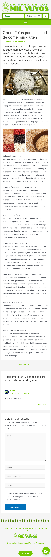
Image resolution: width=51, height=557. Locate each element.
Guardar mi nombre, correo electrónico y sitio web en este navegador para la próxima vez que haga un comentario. (24, 496)
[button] (26, 22)
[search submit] (45, 16)
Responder (42, 404)
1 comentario (8, 41)
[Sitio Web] (25, 486)
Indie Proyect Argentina (34, 543)
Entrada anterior (26, 364)
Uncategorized (20, 41)
